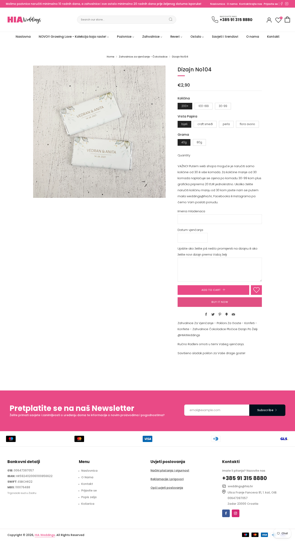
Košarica (87, 504)
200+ (184, 106)
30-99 (223, 106)
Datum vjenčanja (190, 230)
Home (110, 56)
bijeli (184, 124)
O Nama (87, 477)
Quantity (184, 155)
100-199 (203, 106)
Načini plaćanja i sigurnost (170, 470)
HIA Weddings (45, 535)
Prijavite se (271, 4)
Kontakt (87, 484)
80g (199, 142)
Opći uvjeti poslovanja (167, 488)
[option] (99, 132)
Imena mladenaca (191, 211)
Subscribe (265, 410)
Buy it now (220, 302)
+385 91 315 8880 (236, 19)
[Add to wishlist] (256, 290)
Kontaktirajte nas (251, 4)
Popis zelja (89, 497)
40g (184, 142)
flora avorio (247, 124)
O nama (232, 4)
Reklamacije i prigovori (167, 479)
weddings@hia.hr (240, 486)
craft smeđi (205, 124)
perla (226, 124)
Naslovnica (217, 4)
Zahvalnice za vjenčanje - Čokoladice (143, 56)
